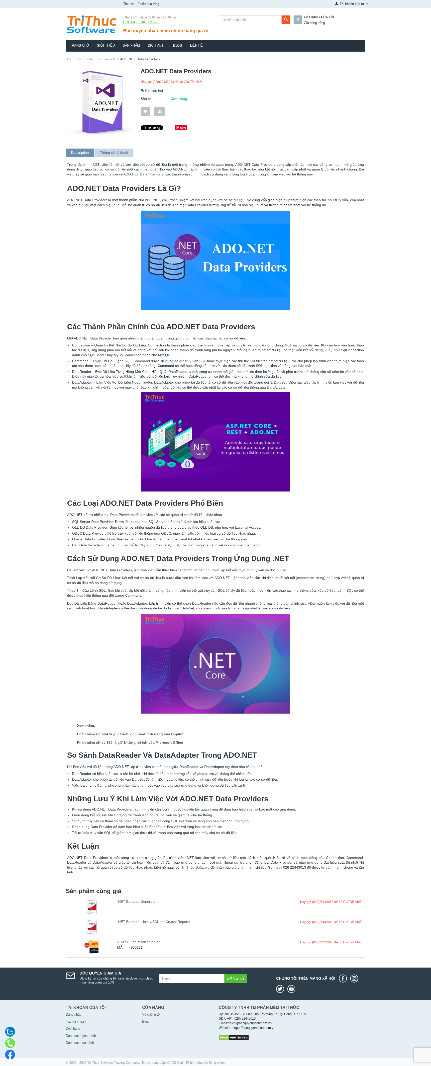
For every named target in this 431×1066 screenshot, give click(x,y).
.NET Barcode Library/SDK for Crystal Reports (153, 922)
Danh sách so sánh (80, 1043)
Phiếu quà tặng (148, 4)
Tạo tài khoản (76, 1021)
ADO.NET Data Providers (143, 174)
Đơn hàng (73, 1028)
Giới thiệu (106, 45)
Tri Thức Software (195, 867)
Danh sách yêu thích (81, 1036)
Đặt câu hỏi (153, 91)
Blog (177, 45)
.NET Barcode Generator (137, 901)
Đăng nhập (73, 1014)
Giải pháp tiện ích (101, 59)
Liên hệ (196, 45)
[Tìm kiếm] (286, 19)
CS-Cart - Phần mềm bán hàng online (198, 1063)
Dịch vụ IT (156, 45)
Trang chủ (79, 45)
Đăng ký (236, 978)
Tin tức (128, 4)
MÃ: (120, 947)
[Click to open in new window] (344, 979)
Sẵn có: (147, 99)
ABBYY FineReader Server (138, 942)
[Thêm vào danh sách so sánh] (159, 111)
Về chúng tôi (151, 1014)
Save (183, 127)
